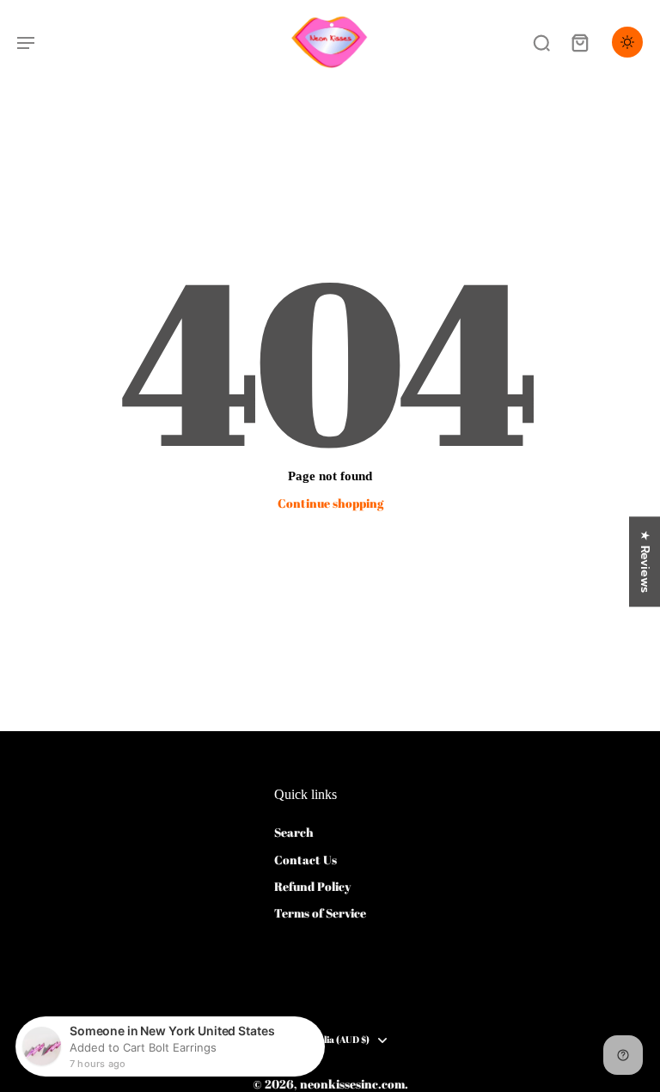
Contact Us (305, 859)
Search (294, 832)
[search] (541, 42)
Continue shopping (330, 503)
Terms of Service (320, 913)
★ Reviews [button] (645, 561)
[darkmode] (627, 42)
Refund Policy (312, 886)
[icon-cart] (579, 42)
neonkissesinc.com (352, 1084)
